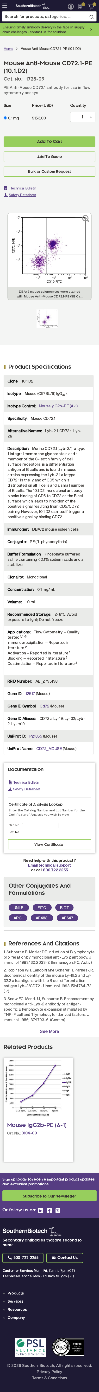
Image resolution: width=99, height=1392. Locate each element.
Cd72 (44, 706)
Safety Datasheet (22, 195)
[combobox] (49, 16)
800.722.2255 (55, 870)
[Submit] (91, 17)
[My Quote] (81, 6)
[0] (89, 6)
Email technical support (49, 865)
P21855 (35, 736)
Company (16, 1318)
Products (16, 1293)
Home (8, 49)
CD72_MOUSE (49, 748)
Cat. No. (14, 825)
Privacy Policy (49, 1371)
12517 (30, 693)
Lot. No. (14, 832)
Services (15, 1301)
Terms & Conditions (49, 1378)
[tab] (50, 1293)
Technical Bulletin (23, 188)
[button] (22, 1258)
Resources (17, 1309)
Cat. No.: (14, 1133)
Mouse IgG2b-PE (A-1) (58, 406)
